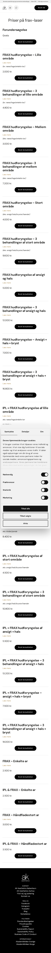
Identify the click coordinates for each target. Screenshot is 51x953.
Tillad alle (25, 508)
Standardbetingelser (25, 921)
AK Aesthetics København (25, 888)
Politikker (25, 919)
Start (4, 15)
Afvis (25, 523)
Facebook (25, 903)
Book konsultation (25, 42)
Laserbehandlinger (25, 15)
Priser (8, 15)
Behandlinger (15, 15)
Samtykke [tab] (9, 431)
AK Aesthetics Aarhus (25, 891)
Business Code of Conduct (26, 934)
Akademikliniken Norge (25, 944)
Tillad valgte (25, 516)
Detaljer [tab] (25, 431)
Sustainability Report (25, 929)
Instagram (25, 906)
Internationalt (25, 939)
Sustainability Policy (25, 931)
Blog (25, 911)
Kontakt (25, 886)
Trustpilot (25, 909)
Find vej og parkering (25, 893)
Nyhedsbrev (25, 914)
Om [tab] (41, 431)
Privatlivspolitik (25, 924)
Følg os (25, 901)
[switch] (44, 482)
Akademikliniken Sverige (25, 941)
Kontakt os (25, 896)
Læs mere (7, 63)
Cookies (25, 926)
